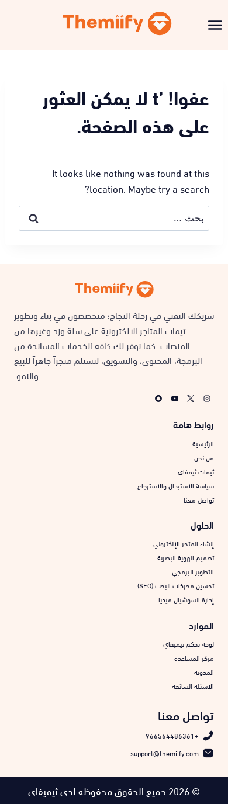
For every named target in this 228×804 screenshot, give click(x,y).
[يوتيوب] (175, 398)
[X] (191, 398)
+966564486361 (172, 735)
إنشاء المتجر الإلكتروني (183, 542)
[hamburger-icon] (215, 23)
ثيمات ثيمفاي (196, 471)
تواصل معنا (199, 499)
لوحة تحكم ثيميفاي (188, 643)
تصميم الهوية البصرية (185, 556)
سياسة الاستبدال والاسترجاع (175, 485)
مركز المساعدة (194, 657)
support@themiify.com (164, 752)
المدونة (204, 671)
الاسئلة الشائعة (193, 685)
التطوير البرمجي (193, 570)
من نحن (204, 456)
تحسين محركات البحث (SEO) (175, 584)
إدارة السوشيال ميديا (186, 598)
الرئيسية (203, 442)
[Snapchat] (158, 398)
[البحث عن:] (114, 216)
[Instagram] (207, 398)
